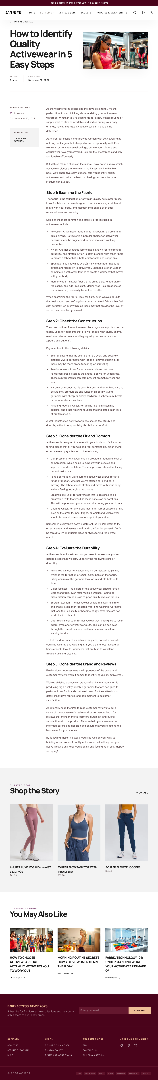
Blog (10, 1055)
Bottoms (46, 12)
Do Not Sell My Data (57, 1045)
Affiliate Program (18, 1050)
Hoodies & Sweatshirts (112, 12)
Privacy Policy (54, 1050)
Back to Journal (21, 21)
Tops (32, 12)
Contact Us (90, 1050)
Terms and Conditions (58, 1055)
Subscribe (139, 1010)
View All (142, 792)
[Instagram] (135, 1045)
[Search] (134, 12)
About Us (13, 1045)
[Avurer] (13, 12)
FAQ (85, 1045)
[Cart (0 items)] (144, 13)
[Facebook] (128, 1045)
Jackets (86, 12)
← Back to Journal (20, 139)
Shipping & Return (93, 1055)
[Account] (151, 13)
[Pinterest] (121, 1045)
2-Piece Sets (67, 12)
